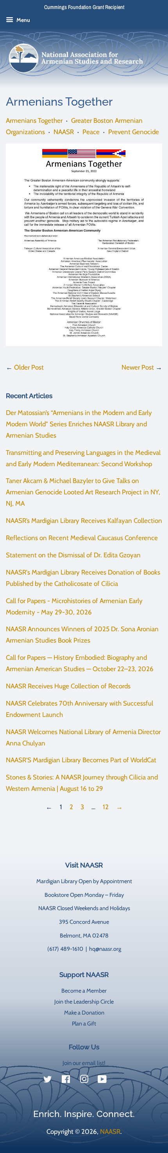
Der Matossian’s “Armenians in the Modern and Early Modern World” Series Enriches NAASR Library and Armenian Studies (79, 424)
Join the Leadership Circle (84, 1001)
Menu (22, 19)
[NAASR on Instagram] (84, 1080)
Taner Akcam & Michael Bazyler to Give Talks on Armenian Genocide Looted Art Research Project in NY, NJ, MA (83, 492)
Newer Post (138, 367)
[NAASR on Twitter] (47, 1080)
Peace (91, 132)
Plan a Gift (84, 1023)
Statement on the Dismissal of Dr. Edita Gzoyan (73, 555)
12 (106, 807)
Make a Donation (84, 1012)
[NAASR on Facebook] (65, 1080)
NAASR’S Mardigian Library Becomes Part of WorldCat (81, 760)
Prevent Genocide (133, 132)
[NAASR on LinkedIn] (120, 1080)
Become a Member (84, 990)
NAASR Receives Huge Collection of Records (68, 686)
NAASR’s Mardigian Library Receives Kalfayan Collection (84, 520)
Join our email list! (84, 1063)
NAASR (64, 132)
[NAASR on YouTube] (102, 1080)
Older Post (29, 367)
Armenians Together (34, 120)
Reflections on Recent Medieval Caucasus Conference (82, 538)
